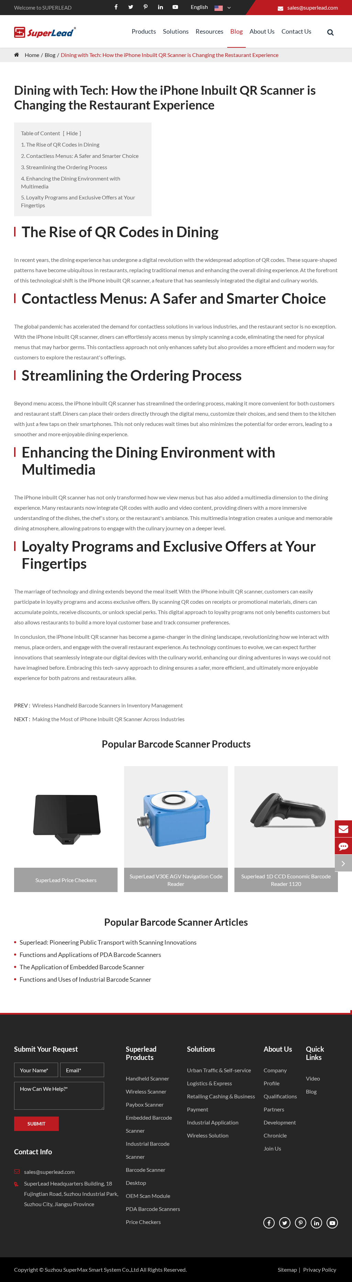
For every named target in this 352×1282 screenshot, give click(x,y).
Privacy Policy (319, 1269)
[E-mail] (343, 828)
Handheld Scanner (147, 1078)
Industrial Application (213, 1122)
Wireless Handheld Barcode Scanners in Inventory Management (107, 705)
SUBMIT (36, 1124)
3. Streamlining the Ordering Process (64, 167)
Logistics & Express (209, 1083)
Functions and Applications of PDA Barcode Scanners (90, 954)
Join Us (272, 1148)
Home (32, 54)
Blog (236, 31)
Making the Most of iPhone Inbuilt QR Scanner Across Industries (108, 719)
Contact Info (33, 1151)
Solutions (176, 31)
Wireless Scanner (146, 1091)
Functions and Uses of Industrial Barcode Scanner (85, 979)
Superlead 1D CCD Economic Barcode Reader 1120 (286, 880)
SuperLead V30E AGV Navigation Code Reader (176, 880)
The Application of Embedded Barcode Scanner (82, 967)
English (199, 6)
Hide (72, 133)
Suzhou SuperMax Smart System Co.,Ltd (92, 1269)
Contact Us (296, 31)
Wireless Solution (208, 1135)
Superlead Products (141, 1053)
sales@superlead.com (312, 7)
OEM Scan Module (148, 1195)
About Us (262, 31)
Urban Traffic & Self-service (219, 1070)
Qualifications (280, 1096)
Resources (209, 31)
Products (144, 31)
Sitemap (287, 1269)
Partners (274, 1109)
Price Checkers (143, 1222)
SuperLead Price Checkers (66, 880)
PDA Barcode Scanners (153, 1208)
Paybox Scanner (145, 1104)
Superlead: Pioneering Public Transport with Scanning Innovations (108, 942)
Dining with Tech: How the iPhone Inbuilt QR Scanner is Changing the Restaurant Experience (169, 54)
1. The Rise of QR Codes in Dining (60, 144)
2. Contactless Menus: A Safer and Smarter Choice (80, 155)
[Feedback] (343, 846)
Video (313, 1078)
